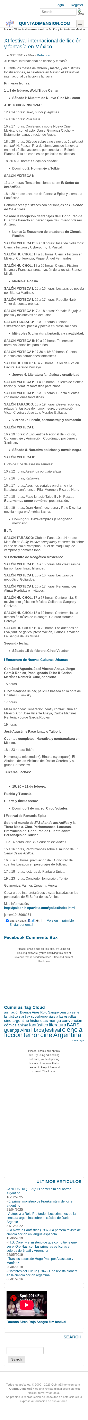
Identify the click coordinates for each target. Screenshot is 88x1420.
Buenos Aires (17, 1030)
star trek (24, 1016)
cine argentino (16, 1020)
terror (31, 1035)
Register (77, 5)
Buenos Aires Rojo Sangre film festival (36, 1322)
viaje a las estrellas (62, 1016)
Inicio (7, 29)
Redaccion (43, 55)
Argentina (67, 1035)
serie (75, 1012)
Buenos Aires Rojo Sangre (39, 1012)
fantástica (11, 1016)
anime (22, 1025)
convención (72, 1020)
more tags (78, 1040)
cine (46, 1035)
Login (60, 5)
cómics (10, 1025)
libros (37, 1030)
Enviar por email (21, 924)
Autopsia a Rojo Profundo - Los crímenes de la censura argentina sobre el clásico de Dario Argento (41, 1218)
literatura (57, 1024)
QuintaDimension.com (44, 23)
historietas (39, 1020)
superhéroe (39, 1016)
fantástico (38, 1024)
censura (65, 1012)
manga (55, 1020)
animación (11, 1012)
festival (53, 1030)
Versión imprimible (60, 920)
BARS (73, 1024)
